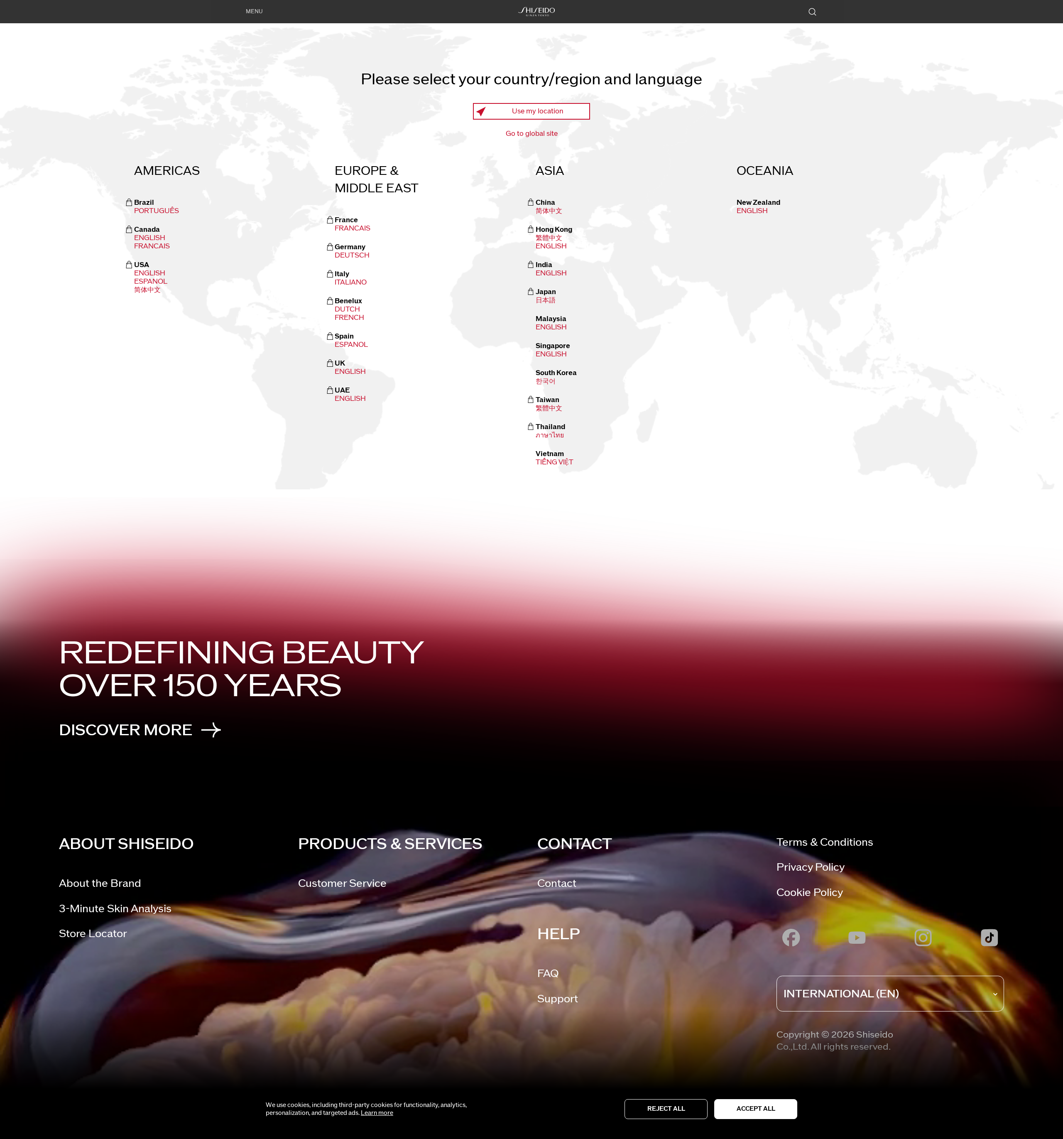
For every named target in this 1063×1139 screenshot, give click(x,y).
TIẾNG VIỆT (554, 462)
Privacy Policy (810, 867)
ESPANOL (150, 281)
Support (557, 998)
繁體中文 (549, 238)
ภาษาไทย (550, 435)
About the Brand (100, 883)
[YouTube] (857, 937)
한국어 (546, 381)
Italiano (351, 282)
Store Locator (93, 933)
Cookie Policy (809, 892)
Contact (556, 883)
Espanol (351, 345)
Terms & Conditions (824, 842)
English (149, 238)
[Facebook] (791, 937)
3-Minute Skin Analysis (115, 908)
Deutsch (352, 255)
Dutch (347, 309)
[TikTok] (989, 937)
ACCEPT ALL (756, 1109)
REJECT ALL (666, 1109)
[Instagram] (923, 937)
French (349, 318)
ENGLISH (551, 246)
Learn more (377, 1113)
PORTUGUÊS (156, 211)
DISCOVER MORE (125, 730)
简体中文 (147, 290)
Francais (152, 246)
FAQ (548, 973)
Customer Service (342, 883)
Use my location (537, 111)
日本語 (546, 300)
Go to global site (532, 133)
